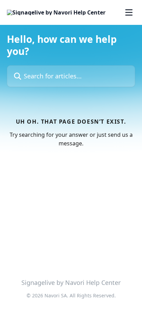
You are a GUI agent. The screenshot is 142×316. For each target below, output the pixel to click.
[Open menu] (129, 12)
